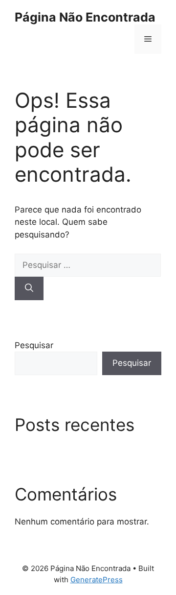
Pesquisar (34, 345)
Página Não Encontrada (85, 17)
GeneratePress (96, 579)
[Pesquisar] (29, 288)
